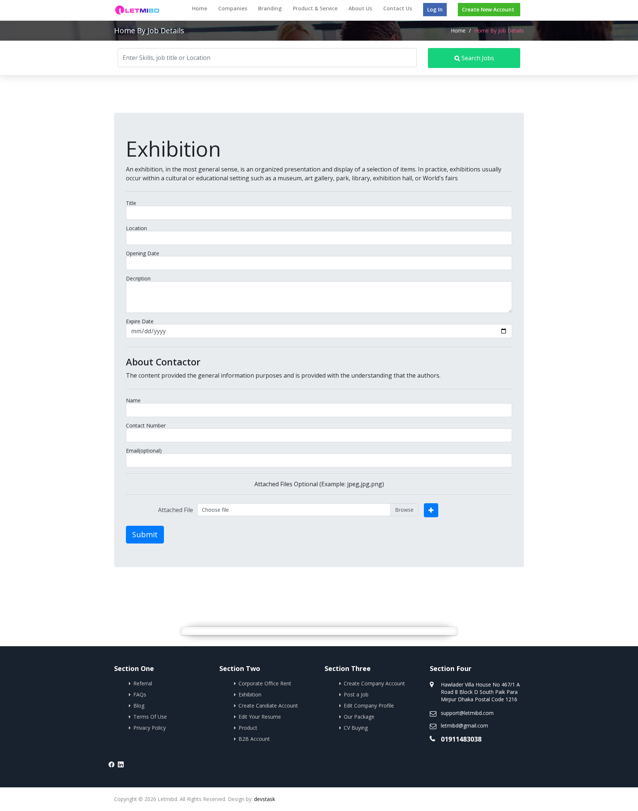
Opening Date (142, 253)
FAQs (139, 694)
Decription (138, 278)
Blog (138, 705)
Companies (232, 8)
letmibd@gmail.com (464, 725)
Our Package (359, 716)
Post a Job (356, 694)
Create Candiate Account (268, 705)
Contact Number (146, 425)
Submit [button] (145, 534)
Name (133, 400)
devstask (264, 799)
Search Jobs (477, 58)
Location (136, 228)
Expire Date (140, 321)
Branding (270, 8)
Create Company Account (374, 683)
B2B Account (254, 738)
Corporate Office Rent (265, 683)
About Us (360, 8)
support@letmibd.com (467, 712)
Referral (142, 683)
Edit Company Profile (369, 705)
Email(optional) (144, 450)
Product (248, 727)
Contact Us (397, 8)
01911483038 (461, 739)
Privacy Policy (149, 727)
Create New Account (488, 9)
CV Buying (356, 727)
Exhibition (250, 694)
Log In (435, 9)
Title (131, 203)
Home (199, 8)
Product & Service (315, 8)
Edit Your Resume (260, 716)
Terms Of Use (150, 716)
